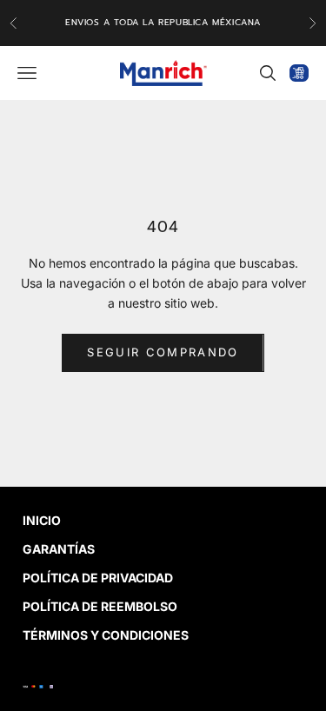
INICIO (42, 520)
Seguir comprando (162, 352)
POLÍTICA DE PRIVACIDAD (98, 577)
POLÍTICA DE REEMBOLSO (100, 606)
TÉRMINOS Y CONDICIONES (106, 635)
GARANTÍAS (59, 549)
